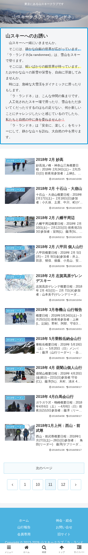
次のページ (44, 468)
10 (38, 485)
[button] (79, 524)
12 (63, 485)
